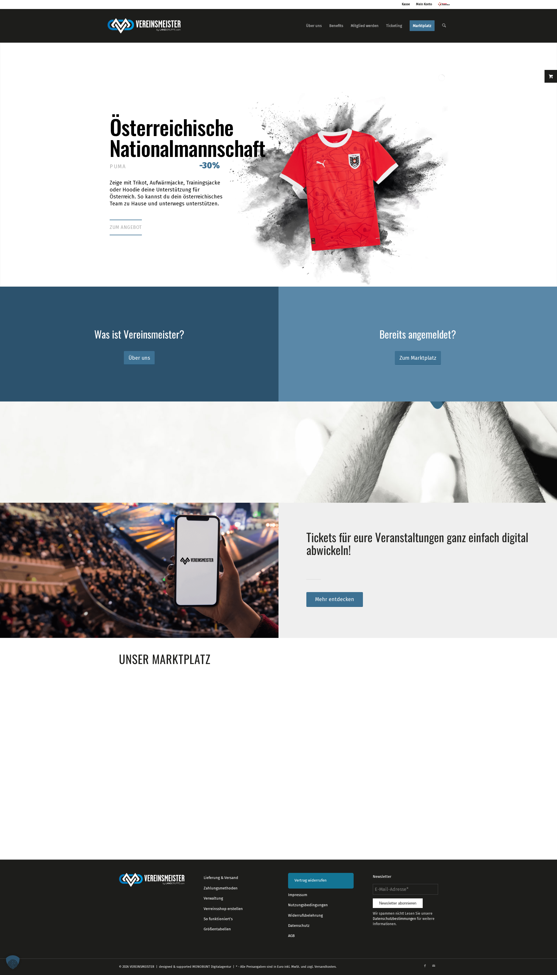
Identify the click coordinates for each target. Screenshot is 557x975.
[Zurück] (127, 732)
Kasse (406, 4)
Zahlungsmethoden (221, 888)
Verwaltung (213, 898)
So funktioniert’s (218, 919)
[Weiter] (429, 732)
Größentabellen (217, 929)
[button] (13, 962)
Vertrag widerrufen (310, 880)
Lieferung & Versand (221, 877)
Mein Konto (424, 4)
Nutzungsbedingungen (308, 905)
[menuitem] (313, 26)
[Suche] (444, 26)
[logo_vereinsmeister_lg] (144, 26)
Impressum (297, 895)
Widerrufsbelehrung (305, 915)
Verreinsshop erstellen (223, 909)
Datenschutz (299, 925)
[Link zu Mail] (433, 966)
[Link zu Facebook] (425, 966)
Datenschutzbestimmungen (394, 919)
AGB (291, 936)
